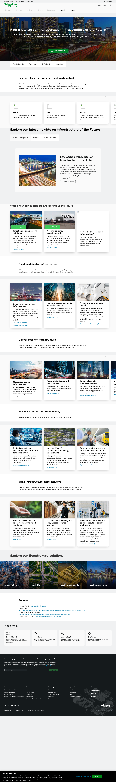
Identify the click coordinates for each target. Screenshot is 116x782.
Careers (50, 691)
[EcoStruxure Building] (72, 575)
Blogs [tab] (36, 137)
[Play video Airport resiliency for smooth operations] (59, 219)
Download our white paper (20, 325)
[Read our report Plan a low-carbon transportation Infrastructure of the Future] (58, 51)
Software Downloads (9, 693)
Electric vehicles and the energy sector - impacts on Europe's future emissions (44, 614)
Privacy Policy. (50, 665)
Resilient (33, 64)
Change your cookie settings (83, 776)
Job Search (73, 693)
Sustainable (18, 64)
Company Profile (52, 693)
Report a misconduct (53, 696)
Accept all (97, 776)
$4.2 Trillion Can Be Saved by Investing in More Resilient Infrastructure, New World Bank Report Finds (52, 610)
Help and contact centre (32, 691)
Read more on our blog (20, 322)
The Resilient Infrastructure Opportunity (48, 617)
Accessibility (51, 698)
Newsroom (51, 700)
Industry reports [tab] (20, 137)
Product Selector (8, 696)
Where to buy (29, 698)
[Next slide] (110, 97)
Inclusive (59, 64)
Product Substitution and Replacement (14, 698)
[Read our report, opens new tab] (68, 181)
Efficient (46, 64)
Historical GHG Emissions (38, 606)
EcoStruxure (73, 691)
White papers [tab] (50, 137)
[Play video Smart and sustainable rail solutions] (26, 219)
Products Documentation (10, 691)
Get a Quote (29, 696)
